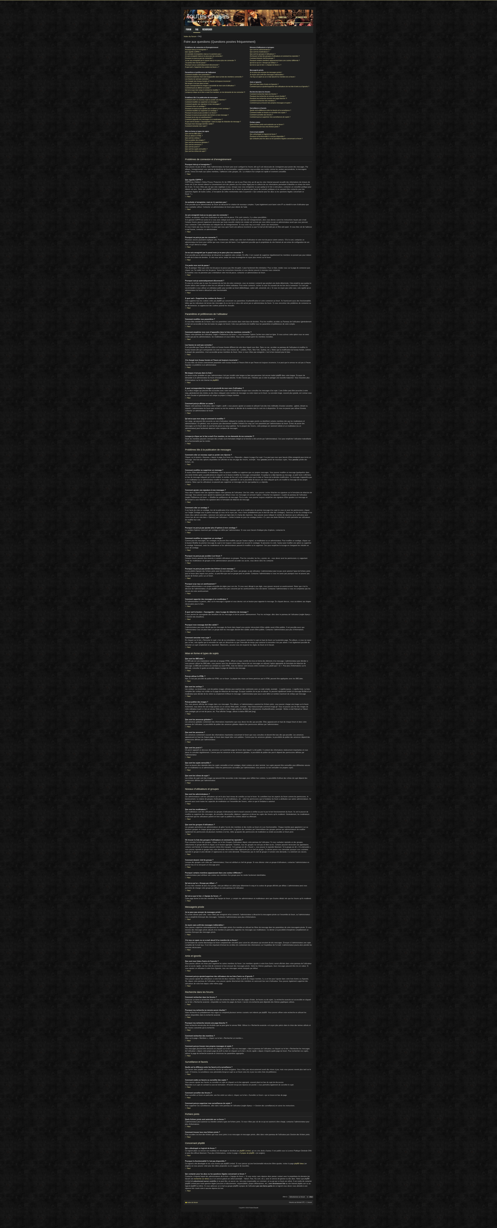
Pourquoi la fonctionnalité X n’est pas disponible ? (267, 136)
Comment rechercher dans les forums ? (263, 94)
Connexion (282, 17)
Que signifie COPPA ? (192, 52)
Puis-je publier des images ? (195, 140)
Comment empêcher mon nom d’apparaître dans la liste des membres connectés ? (214, 77)
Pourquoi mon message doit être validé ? (199, 124)
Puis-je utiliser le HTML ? (194, 136)
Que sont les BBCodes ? (193, 133)
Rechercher (207, 29)
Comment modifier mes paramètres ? (198, 75)
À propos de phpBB (247, 1153)
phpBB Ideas (299, 1164)
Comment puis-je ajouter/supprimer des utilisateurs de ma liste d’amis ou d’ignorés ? (279, 86)
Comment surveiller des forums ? (261, 115)
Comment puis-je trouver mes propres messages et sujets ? (270, 103)
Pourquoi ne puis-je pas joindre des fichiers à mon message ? (207, 115)
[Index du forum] (208, 17)
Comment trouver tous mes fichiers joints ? (265, 127)
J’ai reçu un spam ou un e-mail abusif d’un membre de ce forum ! (272, 77)
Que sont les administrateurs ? (260, 50)
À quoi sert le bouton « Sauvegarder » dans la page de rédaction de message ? (213, 122)
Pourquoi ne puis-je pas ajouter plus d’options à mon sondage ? (207, 108)
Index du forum (190, 36)
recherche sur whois (201, 1179)
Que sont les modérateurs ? (259, 52)
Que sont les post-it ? (192, 147)
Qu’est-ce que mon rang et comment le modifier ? (202, 90)
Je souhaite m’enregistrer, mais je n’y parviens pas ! (203, 54)
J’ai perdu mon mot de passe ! (195, 63)
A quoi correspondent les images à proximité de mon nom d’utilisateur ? (210, 86)
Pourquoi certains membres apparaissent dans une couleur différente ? (275, 60)
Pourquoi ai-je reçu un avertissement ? (198, 117)
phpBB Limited (245, 1151)
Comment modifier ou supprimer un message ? (201, 102)
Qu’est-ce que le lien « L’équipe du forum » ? (265, 65)
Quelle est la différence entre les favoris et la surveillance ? (270, 110)
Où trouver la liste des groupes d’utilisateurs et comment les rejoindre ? (275, 56)
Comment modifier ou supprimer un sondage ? (201, 111)
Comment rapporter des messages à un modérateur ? (204, 119)
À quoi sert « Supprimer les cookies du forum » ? (202, 67)
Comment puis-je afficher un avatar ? (198, 88)
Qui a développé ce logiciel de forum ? (263, 134)
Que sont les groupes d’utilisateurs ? (262, 54)
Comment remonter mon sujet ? (196, 126)
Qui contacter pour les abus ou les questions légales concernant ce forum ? (276, 139)
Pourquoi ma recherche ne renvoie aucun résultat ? (268, 96)
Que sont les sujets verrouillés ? (196, 149)
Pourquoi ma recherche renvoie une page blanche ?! (268, 98)
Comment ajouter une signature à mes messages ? (203, 104)
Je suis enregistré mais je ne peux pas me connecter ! (204, 56)
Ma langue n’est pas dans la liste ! (197, 83)
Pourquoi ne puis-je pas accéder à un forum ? (201, 113)
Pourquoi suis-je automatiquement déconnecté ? (202, 65)
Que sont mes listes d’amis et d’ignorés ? (264, 84)
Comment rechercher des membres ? (263, 101)
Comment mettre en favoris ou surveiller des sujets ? (268, 112)
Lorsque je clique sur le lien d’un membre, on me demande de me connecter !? (215, 92)
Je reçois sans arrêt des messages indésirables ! (267, 75)
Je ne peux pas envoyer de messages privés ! (266, 72)
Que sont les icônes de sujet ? (195, 151)
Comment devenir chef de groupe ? (262, 58)
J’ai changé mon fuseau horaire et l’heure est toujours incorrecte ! (208, 81)
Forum (188, 29)
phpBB (215, 380)
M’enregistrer (301, 17)
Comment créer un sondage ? (195, 106)
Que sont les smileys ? (193, 138)
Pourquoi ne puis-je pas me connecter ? (199, 58)
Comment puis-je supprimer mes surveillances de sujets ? (270, 117)
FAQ (196, 29)
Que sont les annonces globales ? (197, 142)
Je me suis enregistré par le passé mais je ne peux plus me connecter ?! (210, 60)
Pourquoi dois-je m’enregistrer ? (196, 50)
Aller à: (285, 1197)
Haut (189, 174)
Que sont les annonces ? (194, 144)
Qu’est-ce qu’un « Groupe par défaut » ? (264, 63)
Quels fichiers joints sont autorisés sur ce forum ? (267, 124)
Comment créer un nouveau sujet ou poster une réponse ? (205, 100)
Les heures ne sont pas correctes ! (197, 79)
